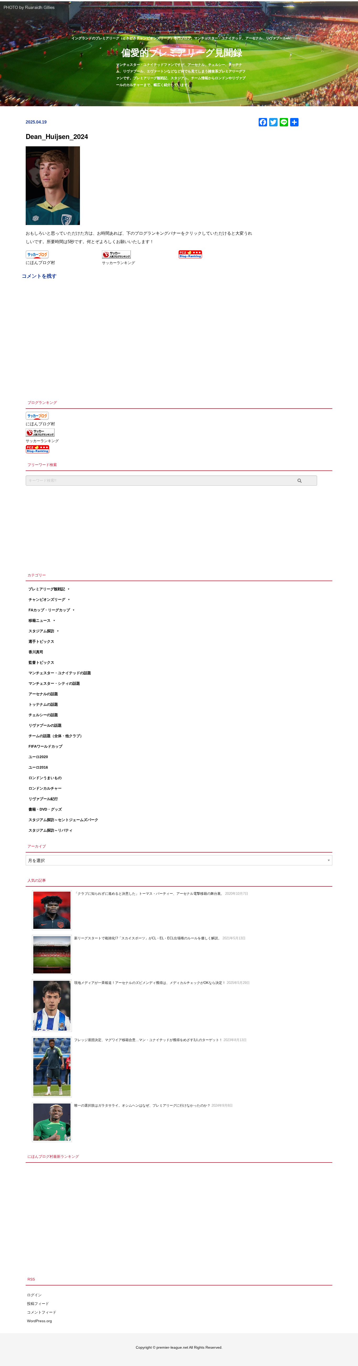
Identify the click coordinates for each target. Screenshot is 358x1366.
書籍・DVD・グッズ (45, 809)
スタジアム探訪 (41, 631)
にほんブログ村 (40, 262)
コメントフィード (41, 1312)
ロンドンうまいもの (45, 778)
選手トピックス (41, 641)
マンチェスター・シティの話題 (54, 683)
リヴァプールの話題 (45, 725)
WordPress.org (39, 1321)
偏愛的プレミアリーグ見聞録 (181, 52)
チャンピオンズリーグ (47, 599)
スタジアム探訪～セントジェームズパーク (63, 820)
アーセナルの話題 (43, 694)
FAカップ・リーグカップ (49, 610)
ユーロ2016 (38, 767)
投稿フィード (38, 1303)
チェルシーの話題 (43, 715)
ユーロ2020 (38, 757)
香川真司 (36, 652)
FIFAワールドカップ (45, 746)
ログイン (34, 1295)
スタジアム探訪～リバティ (51, 830)
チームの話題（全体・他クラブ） (56, 736)
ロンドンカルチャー (45, 788)
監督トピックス (41, 662)
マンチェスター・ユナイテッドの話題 (60, 673)
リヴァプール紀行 (43, 799)
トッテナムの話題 (43, 704)
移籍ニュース (40, 620)
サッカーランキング (118, 263)
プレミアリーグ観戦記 (46, 589)
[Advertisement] (179, 527)
